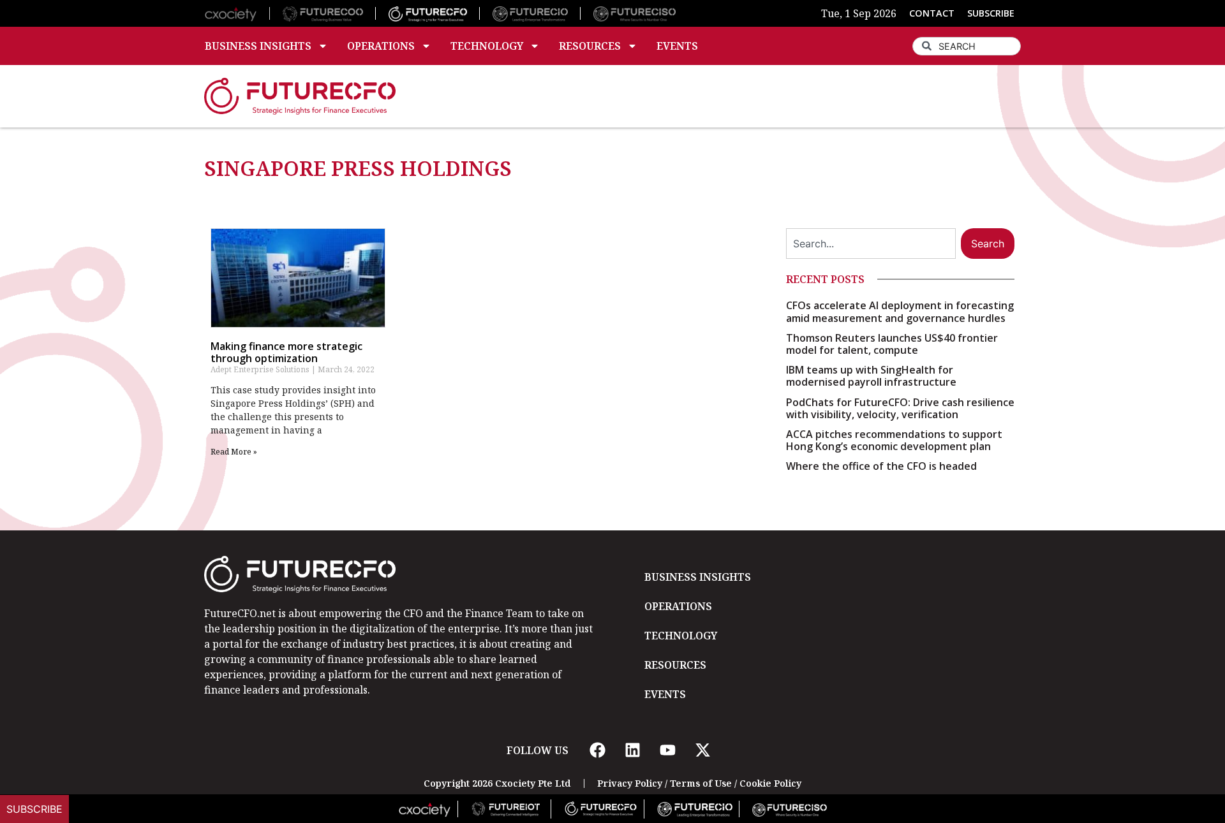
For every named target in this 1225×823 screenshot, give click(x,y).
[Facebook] (597, 750)
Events (677, 46)
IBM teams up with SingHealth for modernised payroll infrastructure (871, 376)
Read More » (234, 451)
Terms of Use (701, 783)
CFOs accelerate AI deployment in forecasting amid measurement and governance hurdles (900, 311)
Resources (590, 46)
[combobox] (966, 46)
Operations (381, 46)
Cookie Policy (770, 783)
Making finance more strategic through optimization (286, 352)
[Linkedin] (632, 750)
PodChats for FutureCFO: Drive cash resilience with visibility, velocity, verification (900, 408)
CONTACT (931, 13)
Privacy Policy (629, 783)
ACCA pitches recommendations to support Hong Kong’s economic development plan (894, 440)
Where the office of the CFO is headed (881, 466)
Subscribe (34, 809)
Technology (486, 46)
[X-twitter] (702, 750)
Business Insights (258, 46)
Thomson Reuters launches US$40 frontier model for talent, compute (892, 344)
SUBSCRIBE (990, 13)
